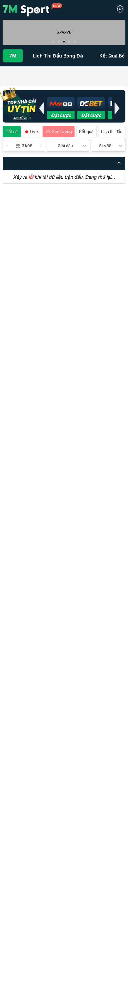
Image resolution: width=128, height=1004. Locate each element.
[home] (32, 9)
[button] (53, 41)
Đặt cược (61, 115)
